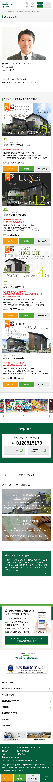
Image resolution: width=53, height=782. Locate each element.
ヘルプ (4, 754)
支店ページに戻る (26, 475)
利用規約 (5, 751)
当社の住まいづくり (10, 700)
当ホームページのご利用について (28, 747)
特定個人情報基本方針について (13, 757)
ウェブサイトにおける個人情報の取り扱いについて (19, 760)
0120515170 (29, 442)
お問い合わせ (21, 754)
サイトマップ (6, 747)
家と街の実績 (8, 694)
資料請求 (26, 169)
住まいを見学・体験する (12, 688)
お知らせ (6, 719)
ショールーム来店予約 (34, 450)
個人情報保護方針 (23, 751)
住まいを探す (8, 682)
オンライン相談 (42, 169)
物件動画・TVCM (9, 713)
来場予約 (10, 169)
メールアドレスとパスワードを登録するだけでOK (26, 640)
